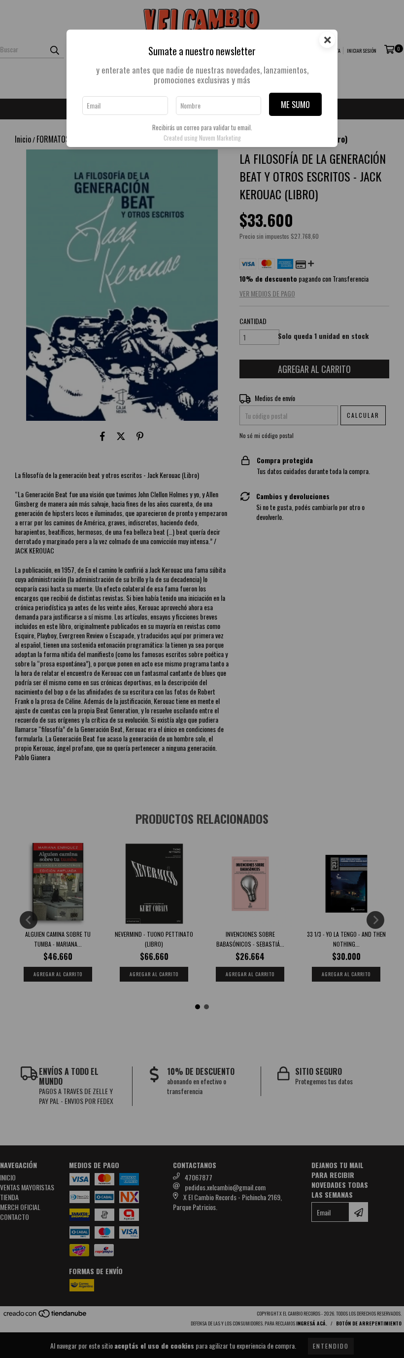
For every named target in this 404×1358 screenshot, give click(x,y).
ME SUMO (295, 104)
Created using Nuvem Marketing (202, 138)
